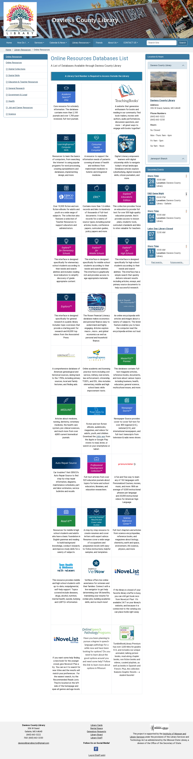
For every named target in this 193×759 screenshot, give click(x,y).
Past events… (157, 262)
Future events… (176, 262)
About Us (112, 42)
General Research (16, 88)
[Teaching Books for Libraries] (127, 93)
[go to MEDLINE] (66, 405)
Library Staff (96, 738)
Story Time (153, 176)
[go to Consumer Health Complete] (96, 143)
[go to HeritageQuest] (66, 355)
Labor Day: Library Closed (160, 228)
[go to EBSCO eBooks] (66, 193)
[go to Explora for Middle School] (96, 246)
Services (39, 42)
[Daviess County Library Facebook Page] (96, 748)
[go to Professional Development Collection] (96, 464)
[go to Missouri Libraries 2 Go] (96, 411)
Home (9, 42)
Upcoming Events (156, 169)
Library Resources (80, 42)
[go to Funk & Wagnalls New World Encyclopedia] (127, 302)
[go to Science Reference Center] (127, 517)
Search (182, 42)
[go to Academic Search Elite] (66, 93)
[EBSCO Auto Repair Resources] (66, 463)
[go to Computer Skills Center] (66, 143)
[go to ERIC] (96, 193)
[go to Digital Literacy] (127, 143)
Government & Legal (17, 94)
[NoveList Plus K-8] (66, 640)
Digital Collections (16, 69)
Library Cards (97, 725)
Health (11, 101)
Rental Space (96, 728)
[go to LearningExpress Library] (96, 355)
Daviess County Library (160, 65)
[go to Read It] (66, 517)
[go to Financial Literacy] (96, 302)
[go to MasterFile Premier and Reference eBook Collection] (127, 355)
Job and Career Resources (20, 107)
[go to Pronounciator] (127, 464)
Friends (99, 42)
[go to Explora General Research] (66, 302)
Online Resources (14, 56)
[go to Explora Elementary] (66, 246)
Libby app (100, 436)
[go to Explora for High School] (127, 246)
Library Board (96, 734)
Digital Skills (14, 75)
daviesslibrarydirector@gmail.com (33, 743)
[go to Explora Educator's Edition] (127, 193)
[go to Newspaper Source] (127, 405)
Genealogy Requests (96, 731)
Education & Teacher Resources (23, 82)
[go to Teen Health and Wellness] (66, 567)
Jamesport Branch (158, 158)
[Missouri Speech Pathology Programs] (96, 631)
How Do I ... (22, 42)
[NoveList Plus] (127, 572)
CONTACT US (130, 42)
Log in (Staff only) (96, 755)
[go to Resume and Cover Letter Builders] (96, 517)
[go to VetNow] (96, 567)
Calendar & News (57, 42)
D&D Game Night (156, 193)
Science (12, 114)
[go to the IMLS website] (159, 728)
